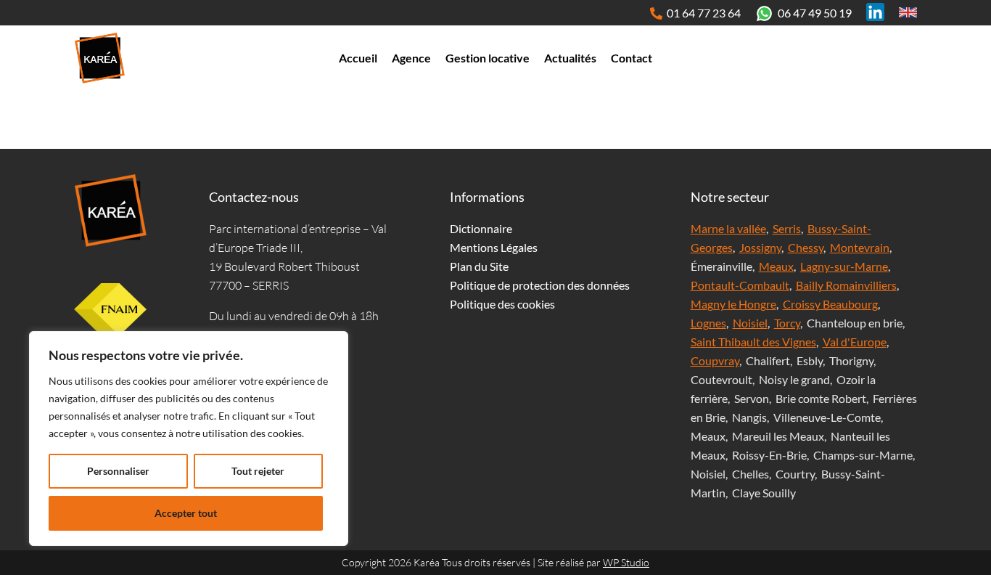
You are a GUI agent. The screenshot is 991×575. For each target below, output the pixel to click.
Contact (631, 58)
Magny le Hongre (733, 304)
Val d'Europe (855, 341)
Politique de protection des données (540, 285)
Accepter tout (186, 513)
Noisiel (750, 323)
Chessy (805, 247)
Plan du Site (479, 266)
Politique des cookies (502, 304)
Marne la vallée (728, 228)
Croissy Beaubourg (830, 304)
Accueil (358, 58)
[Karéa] (110, 210)
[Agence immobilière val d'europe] (99, 58)
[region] (188, 438)
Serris (787, 228)
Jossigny (760, 247)
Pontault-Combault (740, 285)
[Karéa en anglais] (908, 12)
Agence (411, 58)
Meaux (776, 266)
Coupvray (715, 360)
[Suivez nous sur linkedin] (875, 12)
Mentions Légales (494, 247)
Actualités (570, 58)
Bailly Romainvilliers (846, 285)
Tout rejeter (257, 471)
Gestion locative (487, 58)
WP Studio (626, 562)
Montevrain (859, 247)
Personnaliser (118, 471)
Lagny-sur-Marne (844, 266)
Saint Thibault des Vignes (753, 341)
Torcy (787, 323)
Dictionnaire (481, 228)
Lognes (708, 323)
